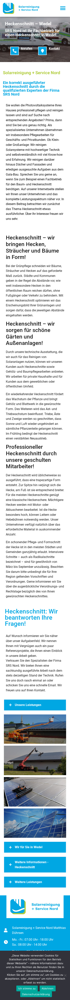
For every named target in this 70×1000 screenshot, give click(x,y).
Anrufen (26, 48)
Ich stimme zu (27, 988)
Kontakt (54, 48)
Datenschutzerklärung (36, 994)
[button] (62, 8)
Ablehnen (48, 988)
